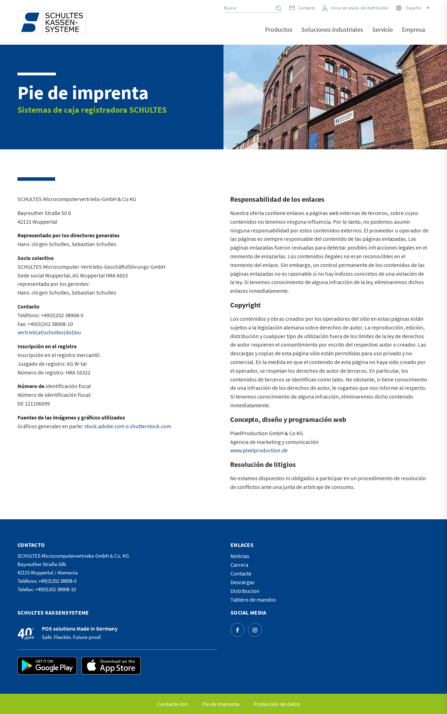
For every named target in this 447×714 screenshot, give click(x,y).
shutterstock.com (150, 426)
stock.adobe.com (104, 426)
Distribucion (244, 590)
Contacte (306, 8)
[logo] (52, 22)
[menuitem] (279, 34)
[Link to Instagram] (255, 630)
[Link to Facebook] (237, 630)
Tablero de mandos (253, 599)
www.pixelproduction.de (259, 450)
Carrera (239, 564)
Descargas (242, 582)
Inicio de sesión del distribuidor (360, 8)
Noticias (239, 555)
